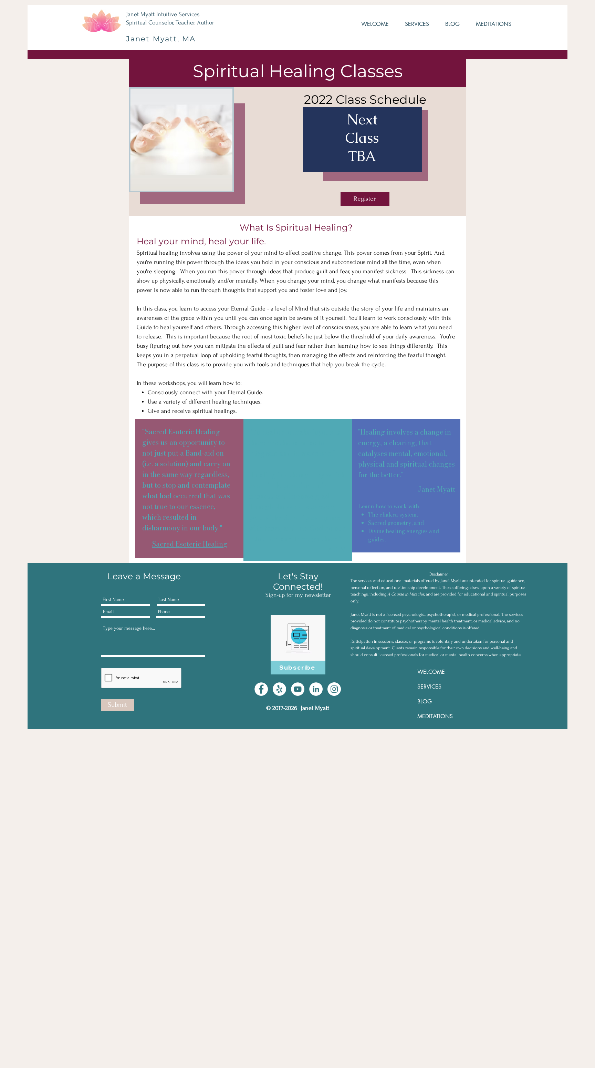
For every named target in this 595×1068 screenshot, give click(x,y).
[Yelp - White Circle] (279, 689)
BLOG (424, 701)
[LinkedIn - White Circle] (316, 689)
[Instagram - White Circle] (334, 689)
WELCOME (431, 671)
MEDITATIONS (435, 716)
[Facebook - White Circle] (261, 689)
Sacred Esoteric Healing (189, 544)
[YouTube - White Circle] (297, 689)
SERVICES (429, 686)
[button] (412, 24)
